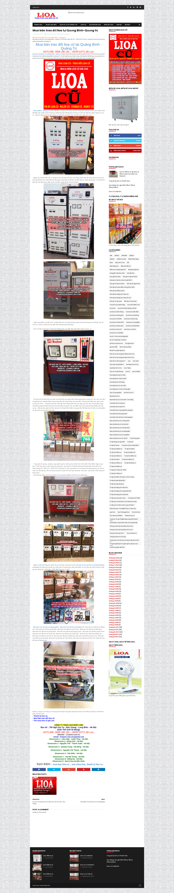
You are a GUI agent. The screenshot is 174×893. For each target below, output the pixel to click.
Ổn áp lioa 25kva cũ (130, 456)
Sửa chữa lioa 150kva (116, 515)
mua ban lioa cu (61, 764)
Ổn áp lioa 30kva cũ (128, 459)
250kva (131, 255)
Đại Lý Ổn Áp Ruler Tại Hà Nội (118, 340)
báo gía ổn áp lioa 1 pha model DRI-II (121, 280)
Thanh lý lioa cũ (130, 515)
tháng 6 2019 (113, 589)
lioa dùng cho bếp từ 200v (118, 375)
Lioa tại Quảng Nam (115, 392)
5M (128, 262)
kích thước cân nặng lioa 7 (117, 361)
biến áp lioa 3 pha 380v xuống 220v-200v (122, 287)
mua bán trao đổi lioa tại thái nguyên (121, 417)
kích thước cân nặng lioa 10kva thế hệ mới (122, 354)
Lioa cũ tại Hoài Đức (87, 865)
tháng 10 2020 (114, 558)
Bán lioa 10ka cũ (126, 266)
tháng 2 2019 (113, 599)
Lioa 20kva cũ (48, 874)
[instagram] (137, 7)
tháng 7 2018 (113, 611)
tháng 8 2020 (114, 563)
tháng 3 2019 (113, 596)
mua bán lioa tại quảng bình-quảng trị (58, 34)
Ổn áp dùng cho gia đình (117, 442)
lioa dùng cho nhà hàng (117, 382)
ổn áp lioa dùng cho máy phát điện (120, 491)
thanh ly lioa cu (95, 764)
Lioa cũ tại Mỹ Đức (115, 191)
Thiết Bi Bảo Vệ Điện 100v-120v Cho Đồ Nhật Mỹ (123, 522)
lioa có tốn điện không (116, 371)
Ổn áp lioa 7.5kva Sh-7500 (118, 470)
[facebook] (128, 7)
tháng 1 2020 (114, 579)
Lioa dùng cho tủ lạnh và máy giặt (120, 389)
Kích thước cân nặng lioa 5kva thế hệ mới (122, 357)
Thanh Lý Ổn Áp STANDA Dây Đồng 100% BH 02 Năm (124, 519)
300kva (112, 259)
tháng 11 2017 (114, 630)
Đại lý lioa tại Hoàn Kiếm (117, 322)
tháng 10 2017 (114, 632)
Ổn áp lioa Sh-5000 (134, 498)
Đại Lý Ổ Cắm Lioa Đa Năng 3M (119, 336)
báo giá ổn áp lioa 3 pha (117, 283)
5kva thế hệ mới (120, 262)
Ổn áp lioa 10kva (130, 449)
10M (111, 255)
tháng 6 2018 (113, 613)
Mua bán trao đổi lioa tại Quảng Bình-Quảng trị (42, 789)
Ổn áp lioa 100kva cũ (116, 449)
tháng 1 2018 (113, 625)
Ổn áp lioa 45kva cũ (116, 463)
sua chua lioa (78, 764)
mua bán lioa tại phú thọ (117, 406)
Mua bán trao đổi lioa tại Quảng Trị (72, 627)
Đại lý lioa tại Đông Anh (116, 315)
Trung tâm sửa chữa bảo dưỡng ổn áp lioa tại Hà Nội (124, 540)
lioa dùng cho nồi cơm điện (118, 385)
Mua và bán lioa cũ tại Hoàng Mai (120, 431)
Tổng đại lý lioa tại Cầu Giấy (118, 537)
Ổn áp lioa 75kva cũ (116, 473)
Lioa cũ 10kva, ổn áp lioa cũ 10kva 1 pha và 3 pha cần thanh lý (129, 174)
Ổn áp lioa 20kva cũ (116, 456)
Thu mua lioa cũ (132, 533)
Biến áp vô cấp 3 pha (130, 301)
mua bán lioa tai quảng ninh (118, 414)
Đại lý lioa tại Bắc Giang (116, 312)
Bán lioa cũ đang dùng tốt (118, 269)
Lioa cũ (83, 25)
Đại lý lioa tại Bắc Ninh (132, 312)
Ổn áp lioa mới (51, 25)
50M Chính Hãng (133, 259)
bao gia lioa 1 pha (115, 276)
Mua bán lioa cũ (115, 396)
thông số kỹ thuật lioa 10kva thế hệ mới (121, 526)
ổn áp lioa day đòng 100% (117, 480)
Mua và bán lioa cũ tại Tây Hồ (118, 438)
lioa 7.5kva (127, 368)
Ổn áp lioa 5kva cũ (130, 463)
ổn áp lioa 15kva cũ (129, 452)
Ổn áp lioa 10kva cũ (115, 452)
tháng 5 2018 (113, 615)
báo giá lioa (130, 273)
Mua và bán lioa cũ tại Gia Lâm (119, 424)
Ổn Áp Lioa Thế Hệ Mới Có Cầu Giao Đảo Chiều (123, 501)
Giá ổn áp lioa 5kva (125, 347)
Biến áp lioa (108, 25)
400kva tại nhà (121, 259)
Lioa (129, 361)
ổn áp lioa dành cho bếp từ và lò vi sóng (122, 477)
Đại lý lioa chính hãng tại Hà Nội (127, 308)
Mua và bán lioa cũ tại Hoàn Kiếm (120, 428)
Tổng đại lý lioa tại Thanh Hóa (119, 181)
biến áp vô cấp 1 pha (116, 301)
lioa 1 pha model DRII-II (117, 364)
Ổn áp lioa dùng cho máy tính (119, 494)
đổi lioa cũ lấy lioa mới (116, 343)
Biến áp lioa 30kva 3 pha (117, 291)
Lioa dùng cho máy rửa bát (118, 378)
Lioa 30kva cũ (48, 865)
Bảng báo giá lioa (133, 269)
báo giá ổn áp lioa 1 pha (130, 276)
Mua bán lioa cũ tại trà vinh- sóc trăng (121, 399)
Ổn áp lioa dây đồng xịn (117, 484)
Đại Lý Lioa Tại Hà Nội (116, 319)
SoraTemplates (45, 885)
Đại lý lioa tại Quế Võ (116, 329)
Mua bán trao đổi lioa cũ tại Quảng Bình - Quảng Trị (47, 54)
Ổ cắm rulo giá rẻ (135, 438)
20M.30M (124, 255)
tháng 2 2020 (114, 577)
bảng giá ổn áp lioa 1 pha (117, 273)
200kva (117, 255)
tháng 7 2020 (114, 565)
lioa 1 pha (136, 361)
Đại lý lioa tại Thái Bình (116, 333)
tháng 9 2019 (113, 584)
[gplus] (134, 7)
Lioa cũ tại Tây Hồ (86, 874)
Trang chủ (36, 7)
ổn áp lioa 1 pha (114, 445)
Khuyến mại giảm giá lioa (117, 350)
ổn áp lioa (130, 442)
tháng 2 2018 (113, 622)
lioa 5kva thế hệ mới (116, 368)
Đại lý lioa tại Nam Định (116, 326)
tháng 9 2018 (113, 606)
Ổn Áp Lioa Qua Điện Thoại (117, 498)
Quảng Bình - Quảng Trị (41, 110)
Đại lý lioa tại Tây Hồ (130, 329)
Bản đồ (127, 25)
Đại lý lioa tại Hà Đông (132, 315)
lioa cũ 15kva (136, 371)
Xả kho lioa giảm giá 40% (117, 547)
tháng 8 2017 (113, 637)
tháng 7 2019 (113, 587)
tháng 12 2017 (114, 627)
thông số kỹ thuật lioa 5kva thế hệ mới (121, 529)
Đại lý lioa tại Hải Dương (130, 319)
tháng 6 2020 (114, 567)
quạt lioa (112, 512)
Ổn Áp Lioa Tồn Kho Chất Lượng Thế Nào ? (122, 505)
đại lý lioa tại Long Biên (133, 322)
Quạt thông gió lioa (123, 512)
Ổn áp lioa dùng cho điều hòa (119, 487)
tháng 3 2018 (113, 620)
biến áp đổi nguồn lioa (133, 283)
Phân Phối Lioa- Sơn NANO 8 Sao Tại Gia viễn (123, 508)
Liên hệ (119, 25)
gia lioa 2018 (113, 347)
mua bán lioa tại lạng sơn (117, 403)
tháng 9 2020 (114, 560)
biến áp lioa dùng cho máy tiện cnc (120, 298)
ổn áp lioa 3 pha (114, 459)
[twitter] (130, 7)
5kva (111, 262)
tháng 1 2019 (113, 601)
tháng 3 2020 (114, 575)
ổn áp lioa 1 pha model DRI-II (130, 445)
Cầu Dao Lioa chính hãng (117, 305)
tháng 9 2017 (113, 634)
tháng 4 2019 (114, 594)
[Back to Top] (140, 885)
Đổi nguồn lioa (95, 25)
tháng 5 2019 (113, 591)
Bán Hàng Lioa (114, 266)
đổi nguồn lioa (129, 343)
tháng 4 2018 (114, 618)
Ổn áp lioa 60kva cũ (116, 466)
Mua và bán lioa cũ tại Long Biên (119, 435)
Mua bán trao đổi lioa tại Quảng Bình (46, 627)
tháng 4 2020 (114, 572)
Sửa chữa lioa (136, 512)
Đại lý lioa (112, 308)
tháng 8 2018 (113, 608)
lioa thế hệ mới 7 (129, 392)
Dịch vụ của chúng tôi (68, 25)
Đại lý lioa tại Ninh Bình (132, 326)
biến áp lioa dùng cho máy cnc (119, 294)
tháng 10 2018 (114, 603)
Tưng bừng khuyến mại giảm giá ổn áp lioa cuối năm (124, 544)
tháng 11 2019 (114, 582)
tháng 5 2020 (114, 570)
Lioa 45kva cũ (48, 856)
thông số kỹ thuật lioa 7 (117, 533)
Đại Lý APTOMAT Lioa (133, 305)
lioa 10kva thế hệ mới (132, 364)
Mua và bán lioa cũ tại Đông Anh (119, 421)
